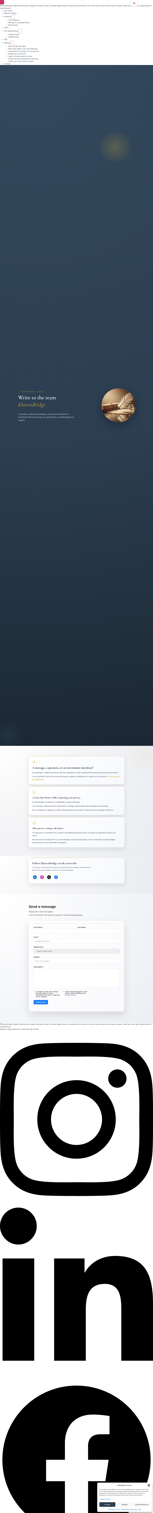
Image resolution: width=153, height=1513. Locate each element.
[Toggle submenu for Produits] (13, 16)
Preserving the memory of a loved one (23, 51)
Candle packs (13, 37)
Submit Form (41, 1002)
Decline (125, 1505)
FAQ (5, 39)
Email (36, 937)
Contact (7, 64)
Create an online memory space (20, 61)
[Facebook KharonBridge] (56, 877)
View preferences (142, 1505)
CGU (139, 1509)
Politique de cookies (114, 1509)
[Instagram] (76, 1206)
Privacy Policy (70, 995)
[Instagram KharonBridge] (42, 877)
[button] (149, 1485)
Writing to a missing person (19, 22)
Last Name (81, 927)
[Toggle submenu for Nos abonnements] (20, 31)
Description (38, 967)
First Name (38, 927)
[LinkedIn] (76, 1382)
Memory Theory (10, 13)
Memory (7, 43)
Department (38, 947)
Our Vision (8, 11)
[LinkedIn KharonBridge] (35, 877)
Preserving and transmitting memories (23, 59)
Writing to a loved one (17, 54)
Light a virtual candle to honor (20, 56)
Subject (37, 957)
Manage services (105, 1499)
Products (7, 17)
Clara (6, 27)
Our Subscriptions (11, 31)
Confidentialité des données (129, 1509)
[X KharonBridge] (49, 877)
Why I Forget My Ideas (17, 46)
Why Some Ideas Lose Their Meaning (22, 49)
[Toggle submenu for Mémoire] (12, 43)
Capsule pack (13, 34)
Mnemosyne (13, 25)
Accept (107, 1505)
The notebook (13, 20)
